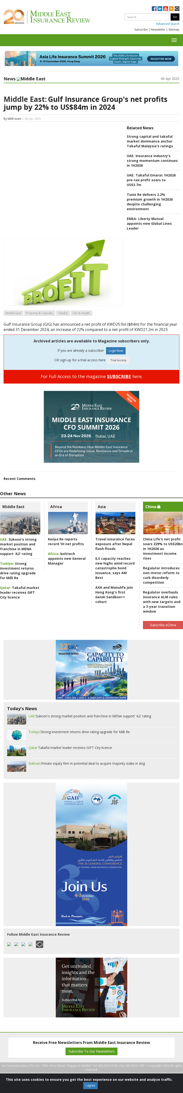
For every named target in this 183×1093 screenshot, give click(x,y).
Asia (102, 506)
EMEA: (132, 218)
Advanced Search (167, 24)
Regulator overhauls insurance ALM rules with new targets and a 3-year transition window (161, 602)
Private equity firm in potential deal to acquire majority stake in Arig (87, 763)
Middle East (13, 313)
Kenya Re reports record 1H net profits (66, 541)
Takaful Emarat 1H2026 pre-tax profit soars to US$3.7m (151, 180)
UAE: (130, 156)
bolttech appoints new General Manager (67, 558)
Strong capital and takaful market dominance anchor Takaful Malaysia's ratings (150, 141)
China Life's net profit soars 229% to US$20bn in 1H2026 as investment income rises (163, 548)
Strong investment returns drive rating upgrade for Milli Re (18, 570)
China (151, 506)
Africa (56, 506)
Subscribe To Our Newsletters (91, 1051)
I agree (90, 1085)
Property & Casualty (39, 313)
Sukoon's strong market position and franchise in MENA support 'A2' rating (18, 546)
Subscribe (141, 29)
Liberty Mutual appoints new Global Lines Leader (149, 223)
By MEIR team (12, 119)
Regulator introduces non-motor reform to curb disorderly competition (161, 575)
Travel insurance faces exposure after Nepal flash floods (115, 544)
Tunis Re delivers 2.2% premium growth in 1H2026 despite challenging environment (150, 201)
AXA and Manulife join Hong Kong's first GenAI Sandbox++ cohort (114, 594)
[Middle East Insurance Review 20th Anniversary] (58, 17)
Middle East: (25, 99)
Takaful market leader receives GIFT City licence (19, 592)
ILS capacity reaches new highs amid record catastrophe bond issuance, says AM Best (115, 568)
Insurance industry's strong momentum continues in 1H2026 (152, 161)
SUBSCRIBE (119, 376)
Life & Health (81, 313)
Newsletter (158, 29)
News (9, 79)
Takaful (63, 313)
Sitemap (173, 29)
